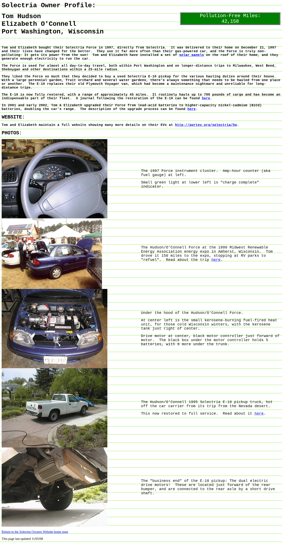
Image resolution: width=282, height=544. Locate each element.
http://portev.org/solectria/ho (206, 125)
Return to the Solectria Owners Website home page (35, 531)
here (206, 98)
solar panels (191, 55)
